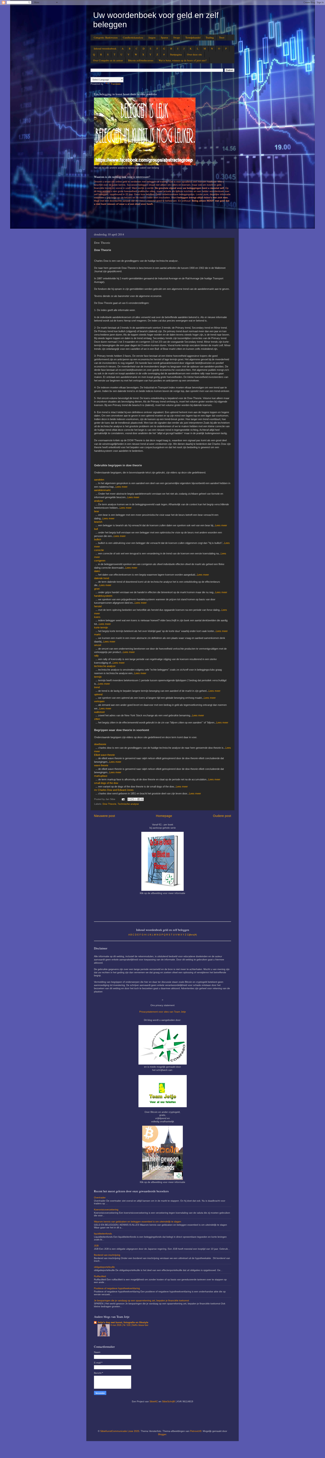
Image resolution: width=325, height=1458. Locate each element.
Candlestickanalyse (133, 37)
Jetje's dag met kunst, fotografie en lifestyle (123, 1322)
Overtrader (100, 1197)
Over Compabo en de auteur (108, 60)
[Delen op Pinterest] (142, 799)
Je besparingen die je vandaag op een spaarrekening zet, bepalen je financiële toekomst (141, 1300)
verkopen (99, 701)
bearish (98, 521)
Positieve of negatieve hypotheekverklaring (117, 1288)
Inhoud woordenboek (105, 48)
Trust (221, 37)
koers (97, 617)
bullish (97, 539)
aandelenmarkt (102, 490)
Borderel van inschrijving (107, 1255)
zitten (97, 719)
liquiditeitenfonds (103, 1233)
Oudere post (222, 816)
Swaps (176, 37)
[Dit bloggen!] (132, 799)
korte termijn (101, 627)
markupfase (100, 776)
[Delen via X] (135, 799)
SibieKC (153, 1401)
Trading (210, 37)
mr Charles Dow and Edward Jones (114, 790)
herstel (98, 606)
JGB (96, 1245)
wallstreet (99, 712)
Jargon (152, 37)
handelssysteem (103, 596)
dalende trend (101, 578)
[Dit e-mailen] (129, 799)
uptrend (98, 694)
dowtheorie (100, 744)
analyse (98, 500)
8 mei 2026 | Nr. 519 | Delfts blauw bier (129, 1325)
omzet (97, 645)
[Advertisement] (155, 218)
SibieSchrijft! (168, 1401)
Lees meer (121, 486)
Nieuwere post (104, 816)
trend (97, 687)
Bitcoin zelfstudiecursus (140, 60)
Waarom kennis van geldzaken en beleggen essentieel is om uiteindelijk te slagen (137, 1221)
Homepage (164, 816)
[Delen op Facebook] (138, 799)
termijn (98, 676)
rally (96, 655)
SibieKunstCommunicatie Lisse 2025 (119, 1431)
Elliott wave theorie (104, 755)
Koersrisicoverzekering (106, 1209)
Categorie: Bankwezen (106, 37)
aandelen (99, 479)
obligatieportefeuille (104, 1267)
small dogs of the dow (106, 783)
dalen (97, 571)
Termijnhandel (192, 37)
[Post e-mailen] (123, 799)
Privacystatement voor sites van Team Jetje (162, 1012)
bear (96, 511)
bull (96, 529)
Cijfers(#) (192, 934)
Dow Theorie (109, 804)
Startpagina (176, 54)
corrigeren (99, 560)
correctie (99, 550)
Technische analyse (128, 804)
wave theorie (101, 765)
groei (97, 588)
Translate (116, 84)
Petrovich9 (195, 1431)
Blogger (162, 1434)
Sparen (164, 37)
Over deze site (194, 54)
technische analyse (104, 666)
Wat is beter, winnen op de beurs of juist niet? (183, 60)
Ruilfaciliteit (100, 1276)
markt (97, 634)
